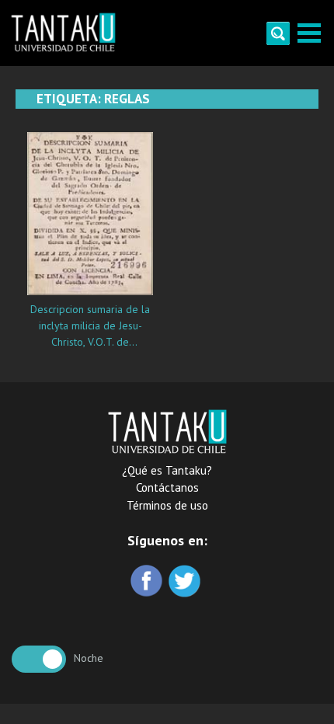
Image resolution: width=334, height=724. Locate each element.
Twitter (186, 582)
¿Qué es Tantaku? (167, 470)
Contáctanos (167, 487)
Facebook (147, 582)
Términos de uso (167, 505)
